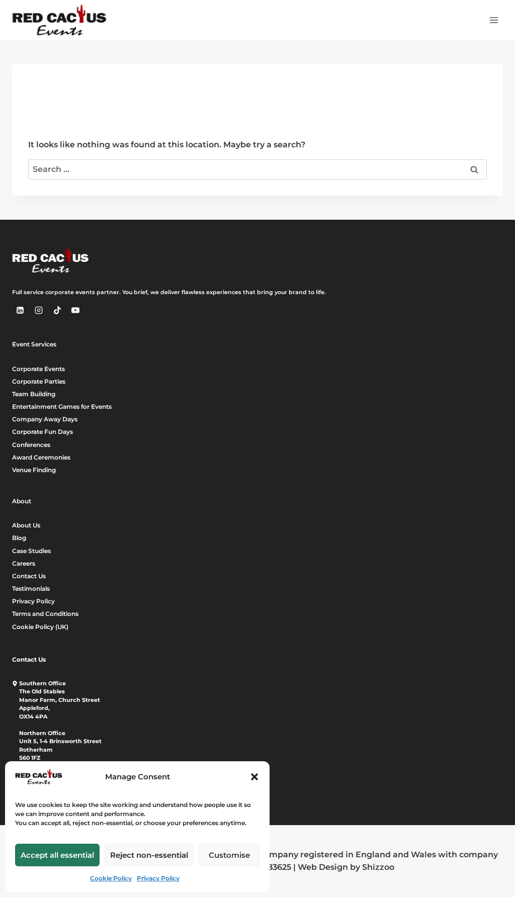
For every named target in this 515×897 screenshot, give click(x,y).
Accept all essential (57, 855)
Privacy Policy (158, 878)
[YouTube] (75, 310)
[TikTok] (57, 310)
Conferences (31, 445)
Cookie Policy (111, 878)
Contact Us (29, 576)
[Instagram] (39, 310)
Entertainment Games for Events (62, 406)
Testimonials (31, 588)
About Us (26, 525)
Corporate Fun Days (42, 431)
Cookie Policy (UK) (40, 627)
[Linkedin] (20, 310)
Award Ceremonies (41, 457)
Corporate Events (38, 369)
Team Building (33, 394)
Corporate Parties (38, 381)
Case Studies (31, 551)
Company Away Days (44, 419)
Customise (229, 855)
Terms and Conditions (45, 613)
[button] (254, 777)
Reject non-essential (149, 855)
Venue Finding (34, 470)
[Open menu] (493, 20)
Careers (23, 563)
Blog (19, 538)
